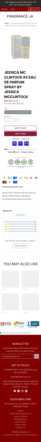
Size (5, 108)
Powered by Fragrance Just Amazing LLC (20, 435)
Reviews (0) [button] (7, 211)
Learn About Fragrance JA (20, 414)
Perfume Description (12, 187)
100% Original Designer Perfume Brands (19, 381)
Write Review (20, 246)
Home (6, 23)
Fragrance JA (20, 16)
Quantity (8, 117)
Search (20, 411)
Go (36, 356)
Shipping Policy (20, 419)
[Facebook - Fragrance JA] (18, 391)
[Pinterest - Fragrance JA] (26, 391)
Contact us (20, 427)
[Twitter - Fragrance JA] (15, 391)
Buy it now (20, 134)
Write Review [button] (20, 215)
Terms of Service (20, 416)
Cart (35, 9)
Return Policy (20, 422)
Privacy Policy (20, 425)
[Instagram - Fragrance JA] (22, 391)
